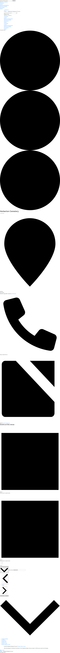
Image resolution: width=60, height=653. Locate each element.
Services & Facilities (3, 6)
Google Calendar (5, 638)
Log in (24, 646)
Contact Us (6, 9)
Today (1, 565)
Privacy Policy (20, 646)
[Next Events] (2, 563)
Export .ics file (4, 643)
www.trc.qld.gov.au (6, 423)
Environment (2, 7)
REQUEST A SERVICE (4, 1)
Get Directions (13, 293)
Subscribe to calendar (4, 595)
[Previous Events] (2, 562)
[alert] (30, 460)
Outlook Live (4, 642)
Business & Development (4, 5)
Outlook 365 (4, 641)
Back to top (2, 650)
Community (2, 3)
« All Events (2, 213)
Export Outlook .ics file (6, 644)
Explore (1, 8)
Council (1, 4)
